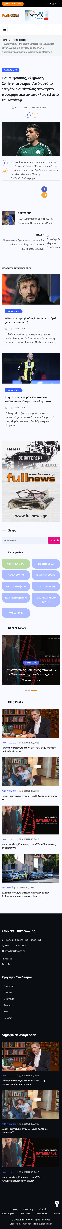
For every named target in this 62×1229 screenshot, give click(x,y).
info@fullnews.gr (15, 951)
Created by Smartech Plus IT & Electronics (31, 1223)
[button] (26, 690)
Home (4, 39)
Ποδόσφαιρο (20, 39)
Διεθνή (46, 564)
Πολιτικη (46, 586)
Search (54, 540)
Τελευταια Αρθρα (46, 599)
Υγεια (16, 613)
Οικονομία (45, 575)
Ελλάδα (16, 575)
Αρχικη (14, 1209)
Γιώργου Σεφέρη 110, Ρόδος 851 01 (24, 940)
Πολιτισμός (16, 597)
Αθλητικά (16, 564)
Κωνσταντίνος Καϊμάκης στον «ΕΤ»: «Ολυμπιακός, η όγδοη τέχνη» (31, 672)
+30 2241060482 (15, 945)
